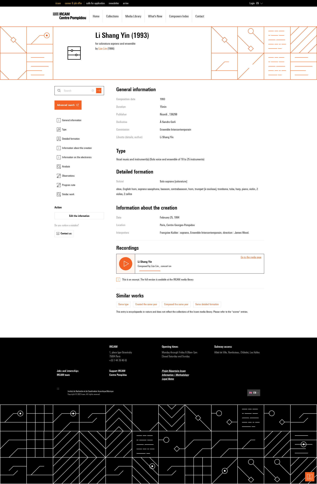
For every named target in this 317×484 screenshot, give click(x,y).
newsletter (114, 3)
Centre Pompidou (118, 374)
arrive (125, 3)
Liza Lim (102, 48)
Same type (123, 304)
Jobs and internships (68, 370)
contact (199, 16)
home (96, 16)
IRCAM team (63, 374)
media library (133, 16)
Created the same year (146, 304)
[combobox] (79, 90)
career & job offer (73, 3)
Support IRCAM (117, 370)
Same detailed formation (207, 304)
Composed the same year (176, 304)
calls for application (95, 3)
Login (252, 3)
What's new (155, 16)
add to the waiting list (174, 270)
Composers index (179, 16)
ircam (58, 3)
